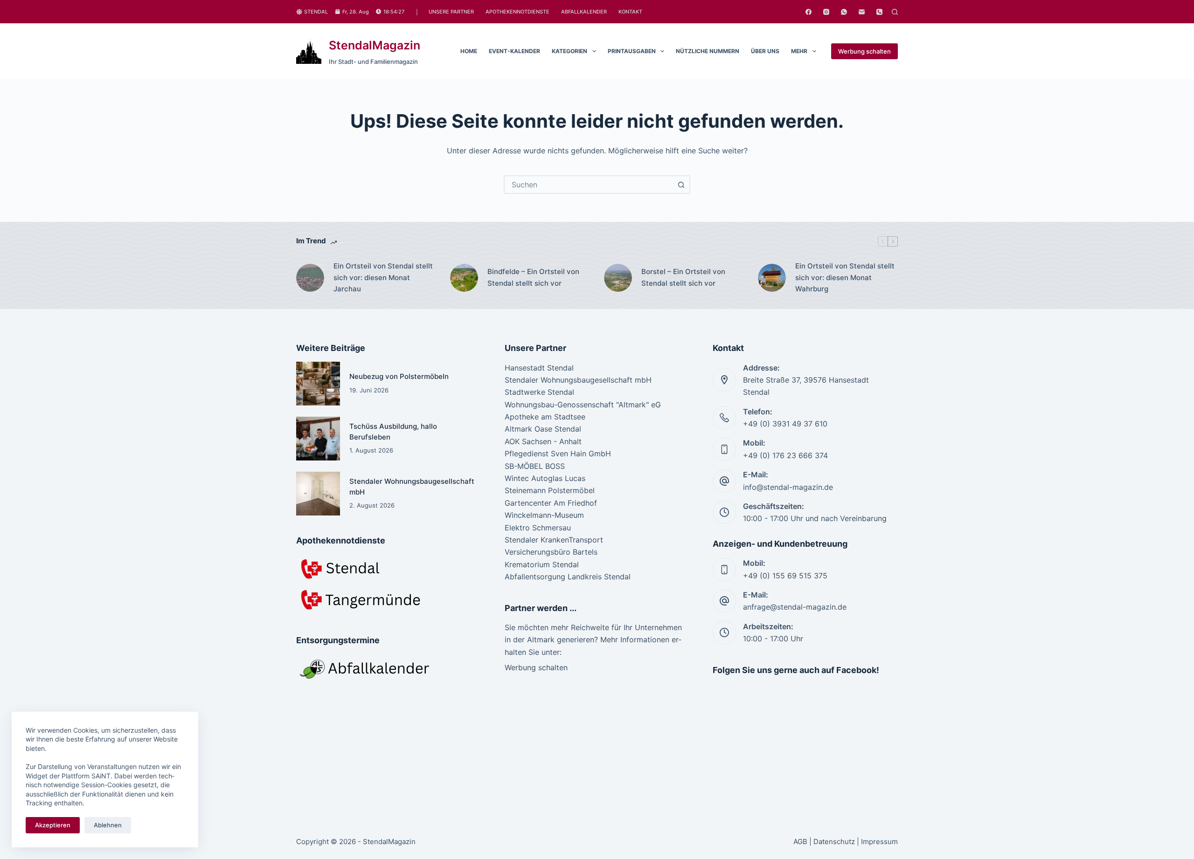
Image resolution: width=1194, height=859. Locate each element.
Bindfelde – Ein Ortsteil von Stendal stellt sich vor (533, 277)
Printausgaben (632, 51)
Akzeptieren (52, 825)
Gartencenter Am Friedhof (551, 503)
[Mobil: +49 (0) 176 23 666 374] (724, 449)
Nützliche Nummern (707, 51)
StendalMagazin (374, 45)
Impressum (879, 841)
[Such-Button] (681, 184)
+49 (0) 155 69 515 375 (785, 575)
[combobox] (589, 184)
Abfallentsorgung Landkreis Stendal (568, 576)
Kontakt (630, 11)
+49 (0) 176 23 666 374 (785, 455)
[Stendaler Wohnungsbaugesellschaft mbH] (318, 493)
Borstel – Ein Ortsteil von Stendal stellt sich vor (683, 277)
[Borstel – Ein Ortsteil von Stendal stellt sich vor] (618, 278)
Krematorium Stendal (542, 564)
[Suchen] (895, 12)
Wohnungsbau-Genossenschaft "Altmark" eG (583, 404)
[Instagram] (826, 12)
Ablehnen (108, 825)
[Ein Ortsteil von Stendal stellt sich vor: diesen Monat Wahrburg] (772, 278)
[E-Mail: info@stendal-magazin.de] (724, 481)
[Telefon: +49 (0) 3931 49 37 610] (724, 417)
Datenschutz (834, 841)
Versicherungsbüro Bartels (551, 552)
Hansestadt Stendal (539, 367)
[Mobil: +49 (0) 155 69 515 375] (724, 569)
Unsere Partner (451, 11)
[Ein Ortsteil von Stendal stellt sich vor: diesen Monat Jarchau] (310, 278)
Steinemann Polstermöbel (550, 490)
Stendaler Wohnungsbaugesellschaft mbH (578, 380)
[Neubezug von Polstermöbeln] (318, 383)
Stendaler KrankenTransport (554, 539)
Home (468, 51)
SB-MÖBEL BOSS (535, 466)
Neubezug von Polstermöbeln (399, 376)
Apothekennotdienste (517, 11)
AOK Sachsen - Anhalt (543, 441)
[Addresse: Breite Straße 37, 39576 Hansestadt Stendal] (724, 380)
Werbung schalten (864, 51)
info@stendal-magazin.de (788, 487)
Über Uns (765, 51)
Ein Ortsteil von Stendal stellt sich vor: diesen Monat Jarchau (383, 277)
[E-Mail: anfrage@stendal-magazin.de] (724, 600)
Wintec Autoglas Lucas (545, 478)
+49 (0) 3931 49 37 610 (785, 423)
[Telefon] (879, 12)
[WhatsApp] (844, 12)
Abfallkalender (584, 11)
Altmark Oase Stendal (543, 428)
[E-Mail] (862, 12)
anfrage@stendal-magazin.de (795, 607)
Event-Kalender (514, 51)
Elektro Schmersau (538, 527)
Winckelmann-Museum (544, 515)
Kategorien (569, 51)
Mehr (799, 51)
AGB (800, 841)
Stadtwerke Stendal (539, 392)
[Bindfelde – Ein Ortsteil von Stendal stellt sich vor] (464, 278)
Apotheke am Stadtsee (545, 416)
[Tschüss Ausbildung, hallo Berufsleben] (318, 438)
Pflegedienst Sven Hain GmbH (558, 453)
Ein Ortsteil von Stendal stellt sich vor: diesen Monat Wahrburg (845, 277)
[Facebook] (808, 12)
